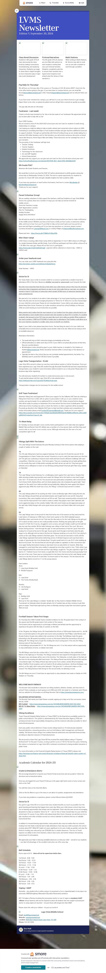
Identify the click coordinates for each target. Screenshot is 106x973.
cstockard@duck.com (41, 229)
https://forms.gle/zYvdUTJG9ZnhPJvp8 (32, 248)
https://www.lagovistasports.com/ (72, 692)
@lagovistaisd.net (33, 350)
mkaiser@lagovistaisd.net (60, 93)
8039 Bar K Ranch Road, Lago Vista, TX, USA (41, 920)
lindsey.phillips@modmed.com (73, 229)
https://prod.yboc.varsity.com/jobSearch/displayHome (37, 264)
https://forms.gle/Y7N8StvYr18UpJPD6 (44, 233)
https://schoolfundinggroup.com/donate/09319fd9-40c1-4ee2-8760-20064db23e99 (47, 161)
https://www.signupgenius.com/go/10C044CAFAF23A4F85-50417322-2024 (55, 704)
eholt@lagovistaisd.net (31, 915)
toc (17, 11)
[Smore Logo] (28, 3)
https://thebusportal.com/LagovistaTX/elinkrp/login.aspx (38, 381)
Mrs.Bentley (74, 182)
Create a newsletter (33, 967)
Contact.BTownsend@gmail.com (52, 410)
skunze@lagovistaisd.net (32, 93)
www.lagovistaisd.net (33, 917)
